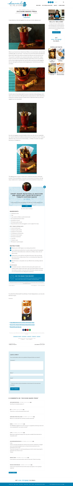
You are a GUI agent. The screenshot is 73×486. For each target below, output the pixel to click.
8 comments (23, 339)
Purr (63, 484)
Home (15, 484)
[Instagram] (51, 2)
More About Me (56, 32)
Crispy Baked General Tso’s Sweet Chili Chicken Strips (22, 322)
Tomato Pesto (13, 344)
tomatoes (34, 336)
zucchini (38, 336)
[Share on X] (26, 15)
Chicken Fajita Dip (40, 344)
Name (11, 372)
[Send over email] (30, 15)
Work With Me (26, 484)
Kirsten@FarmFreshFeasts (16, 441)
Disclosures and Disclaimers (40, 484)
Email (11, 378)
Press (30, 484)
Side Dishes (24, 336)
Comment (12, 360)
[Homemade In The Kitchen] (17, 4)
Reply (30, 402)
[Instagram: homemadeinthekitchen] (12, 277)
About (55, 5)
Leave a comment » (29, 339)
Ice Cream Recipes (47, 5)
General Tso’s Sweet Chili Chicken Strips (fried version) (22, 324)
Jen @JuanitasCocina (14, 402)
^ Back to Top (11, 484)
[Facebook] (49, 2)
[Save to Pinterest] (28, 15)
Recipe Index (21, 484)
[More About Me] (56, 15)
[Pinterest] (53, 2)
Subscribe (62, 5)
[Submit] (63, 2)
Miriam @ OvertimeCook (15, 464)
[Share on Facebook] (23, 15)
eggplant (29, 336)
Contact (32, 484)
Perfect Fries (13, 457)
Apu (11, 409)
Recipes (38, 5)
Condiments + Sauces (17, 336)
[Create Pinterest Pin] (44, 187)
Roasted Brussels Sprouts (15, 326)
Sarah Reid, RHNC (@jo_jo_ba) (16, 416)
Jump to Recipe (27, 17)
